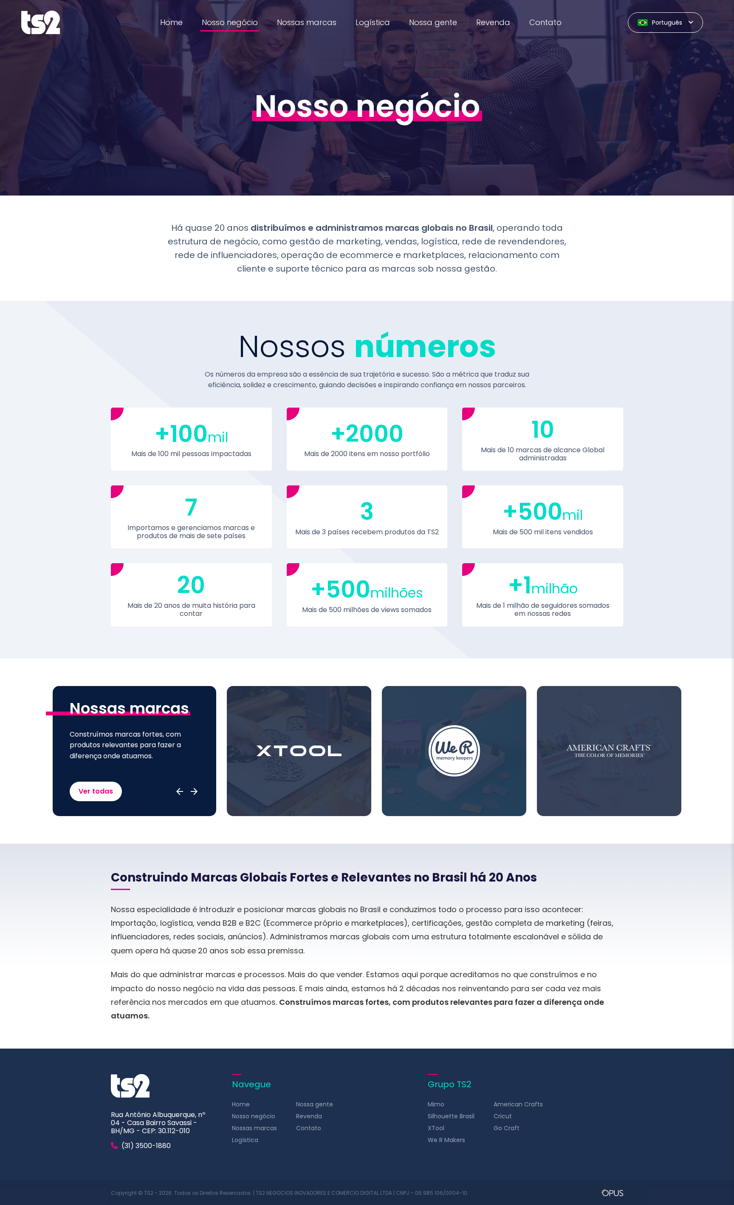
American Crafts (518, 1104)
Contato (545, 22)
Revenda (493, 22)
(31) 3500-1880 (145, 1146)
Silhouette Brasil (451, 1116)
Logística (373, 22)
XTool (436, 1128)
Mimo (436, 1104)
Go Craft (506, 1128)
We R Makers (446, 1140)
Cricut (503, 1116)
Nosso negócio (230, 22)
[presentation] (180, 791)
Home (171, 22)
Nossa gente (433, 22)
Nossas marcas (306, 22)
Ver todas (96, 791)
